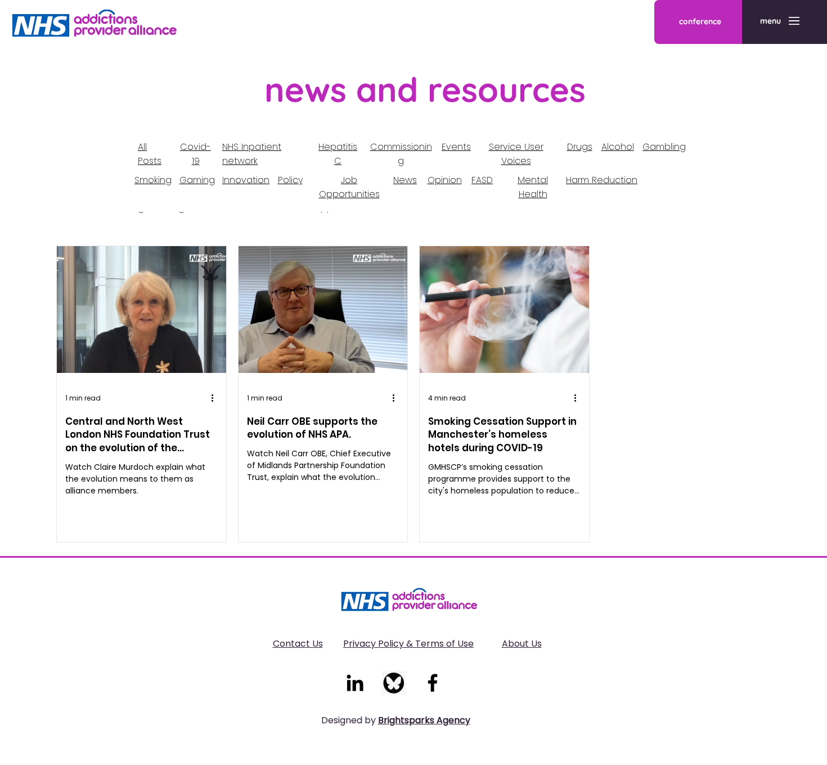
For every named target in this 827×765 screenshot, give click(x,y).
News (405, 180)
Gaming (197, 180)
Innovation (245, 180)
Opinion (445, 180)
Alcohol (617, 146)
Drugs (579, 146)
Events (456, 146)
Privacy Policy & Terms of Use (408, 643)
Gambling (664, 146)
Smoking (153, 180)
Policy (290, 180)
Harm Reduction (601, 180)
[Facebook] (432, 683)
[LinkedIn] (355, 683)
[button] (770, 21)
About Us (522, 643)
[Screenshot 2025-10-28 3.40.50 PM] (394, 683)
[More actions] (216, 398)
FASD (482, 180)
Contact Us (298, 643)
